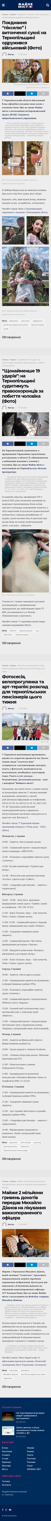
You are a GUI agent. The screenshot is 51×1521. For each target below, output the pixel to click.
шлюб (5, 329)
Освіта (30, 1455)
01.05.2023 (22, 54)
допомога (25, 1370)
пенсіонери (26, 1143)
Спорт (30, 1466)
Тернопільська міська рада (15, 1150)
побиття (12, 631)
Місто (5, 1469)
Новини (13, 15)
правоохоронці (26, 631)
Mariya (11, 54)
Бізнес (5, 1448)
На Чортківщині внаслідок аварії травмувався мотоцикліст (30, 1416)
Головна (5, 15)
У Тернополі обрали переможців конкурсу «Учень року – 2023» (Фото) (24, 827)
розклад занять (10, 1147)
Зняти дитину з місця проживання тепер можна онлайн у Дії (30, 1430)
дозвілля (13, 1143)
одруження (38, 321)
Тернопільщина (38, 325)
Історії (5, 1458)
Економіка (7, 1451)
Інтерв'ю (6, 1455)
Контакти (6, 1485)
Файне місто (35, 464)
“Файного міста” (24, 783)
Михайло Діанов (10, 1374)
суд (37, 631)
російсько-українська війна (15, 325)
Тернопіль (7, 635)
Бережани (13, 321)
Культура (6, 1466)
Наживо (30, 1448)
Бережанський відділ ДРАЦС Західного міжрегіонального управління (23, 114)
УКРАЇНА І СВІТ (34, 1469)
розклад (37, 1143)
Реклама (31, 1462)
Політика (31, 1458)
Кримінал (6, 1462)
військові (25, 321)
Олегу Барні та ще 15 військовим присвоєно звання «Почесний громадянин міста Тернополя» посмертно (24, 1361)
